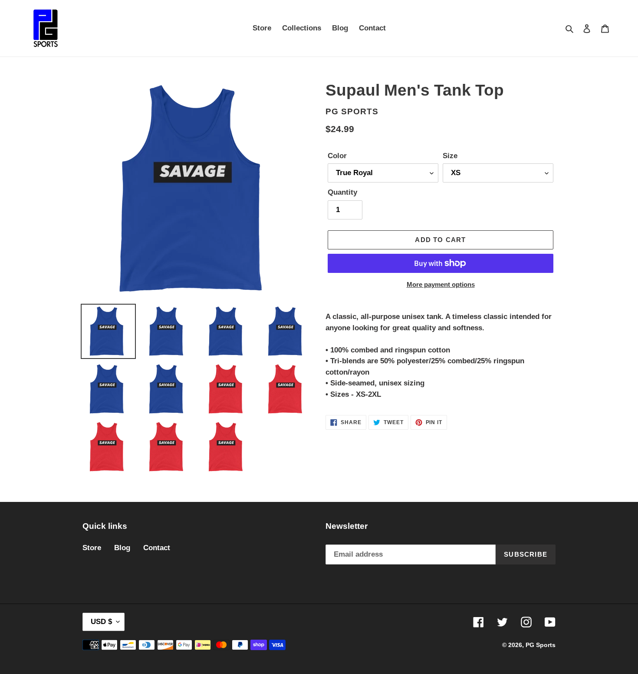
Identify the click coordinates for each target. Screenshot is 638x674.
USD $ (101, 622)
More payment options (441, 284)
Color (337, 156)
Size (450, 156)
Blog (122, 548)
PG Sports (541, 644)
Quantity (342, 192)
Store (91, 548)
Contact (156, 548)
